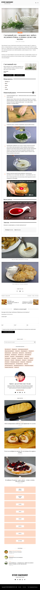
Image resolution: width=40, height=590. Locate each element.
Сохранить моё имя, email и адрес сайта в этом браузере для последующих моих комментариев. (19, 329)
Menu (38, 3)
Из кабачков (14, 354)
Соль (6, 87)
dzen (25, 392)
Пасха (26, 363)
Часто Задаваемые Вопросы (32, 587)
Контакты (24, 587)
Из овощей (7, 358)
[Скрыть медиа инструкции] (35, 93)
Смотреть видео (19, 75)
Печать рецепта (9, 75)
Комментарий (4, 316)
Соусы (20, 32)
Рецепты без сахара (29, 365)
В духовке (14, 349)
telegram (18, 392)
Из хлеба (26, 358)
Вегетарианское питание (23, 349)
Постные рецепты (8, 365)
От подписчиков (20, 363)
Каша (31, 358)
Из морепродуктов (19, 356)
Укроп (6, 83)
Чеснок (6, 85)
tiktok (22, 392)
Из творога (20, 358)
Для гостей (15, 352)
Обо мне (19, 587)
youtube (15, 392)
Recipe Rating (4, 314)
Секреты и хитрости (9, 367)
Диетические (8, 352)
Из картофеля (28, 354)
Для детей (21, 352)
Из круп (7, 356)
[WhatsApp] (23, 291)
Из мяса (27, 356)
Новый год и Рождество (10, 363)
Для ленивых (28, 352)
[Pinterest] (20, 291)
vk (20, 392)
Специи (6, 89)
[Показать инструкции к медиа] (33, 93)
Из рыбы (14, 358)
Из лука (12, 356)
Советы (17, 367)
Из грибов (7, 354)
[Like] (17, 291)
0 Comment (22, 41)
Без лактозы (8, 349)
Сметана (6, 81)
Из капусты (21, 354)
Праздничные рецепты (18, 365)
